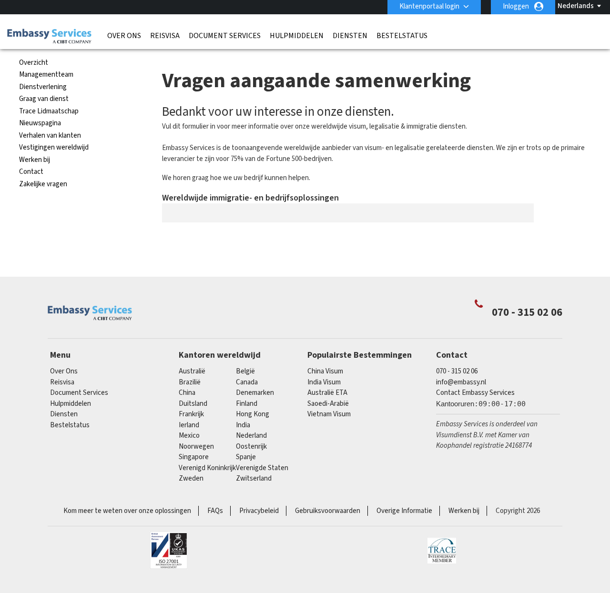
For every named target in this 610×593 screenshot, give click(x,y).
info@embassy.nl (461, 382)
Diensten (350, 35)
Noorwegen (196, 447)
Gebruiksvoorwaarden (327, 511)
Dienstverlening (43, 87)
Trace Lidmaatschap (49, 111)
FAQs (215, 511)
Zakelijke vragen (43, 184)
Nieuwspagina (40, 123)
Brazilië (190, 382)
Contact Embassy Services (475, 393)
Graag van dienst (44, 99)
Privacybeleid (259, 511)
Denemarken (255, 393)
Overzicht (33, 63)
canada (247, 382)
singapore (194, 457)
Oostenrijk (251, 447)
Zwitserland (254, 478)
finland (246, 404)
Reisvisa (165, 35)
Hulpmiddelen (297, 35)
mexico (189, 436)
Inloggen (516, 6)
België (245, 371)
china (187, 393)
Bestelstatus (401, 35)
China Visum (325, 371)
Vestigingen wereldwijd (54, 147)
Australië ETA (327, 393)
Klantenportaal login (429, 6)
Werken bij (34, 160)
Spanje (246, 457)
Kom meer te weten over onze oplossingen (127, 511)
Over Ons (124, 35)
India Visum (324, 382)
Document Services (225, 35)
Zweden (191, 478)
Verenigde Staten (262, 468)
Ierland (189, 425)
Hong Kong (252, 414)
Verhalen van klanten (50, 136)
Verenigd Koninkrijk (207, 468)
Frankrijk (191, 414)
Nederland (251, 436)
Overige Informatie (404, 511)
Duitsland (193, 404)
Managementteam (46, 75)
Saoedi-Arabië (328, 404)
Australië (192, 371)
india (243, 425)
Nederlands (576, 6)
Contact (31, 172)
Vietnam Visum (329, 414)
